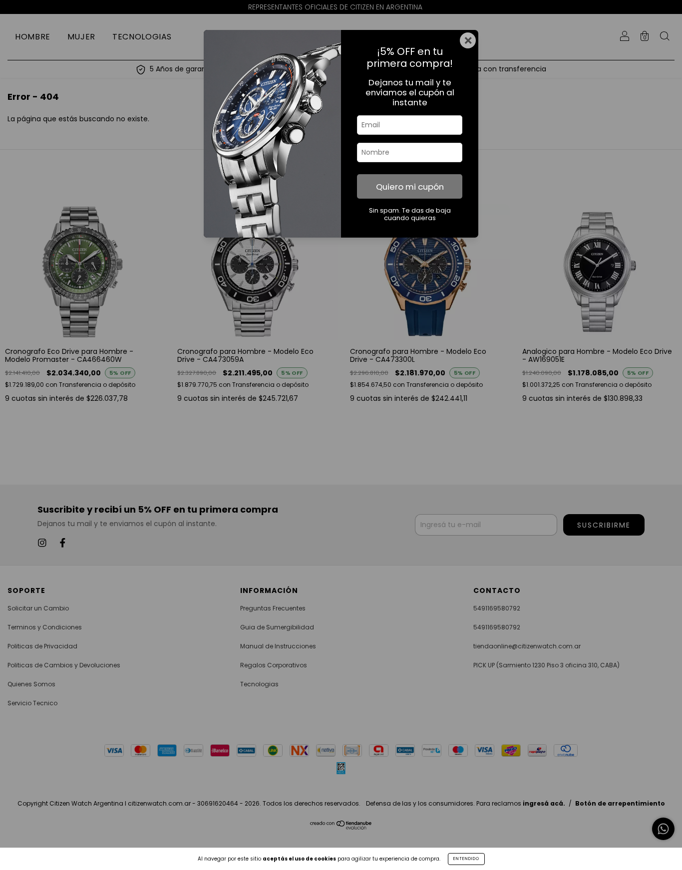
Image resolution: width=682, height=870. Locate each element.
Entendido (466, 859)
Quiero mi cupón (410, 187)
